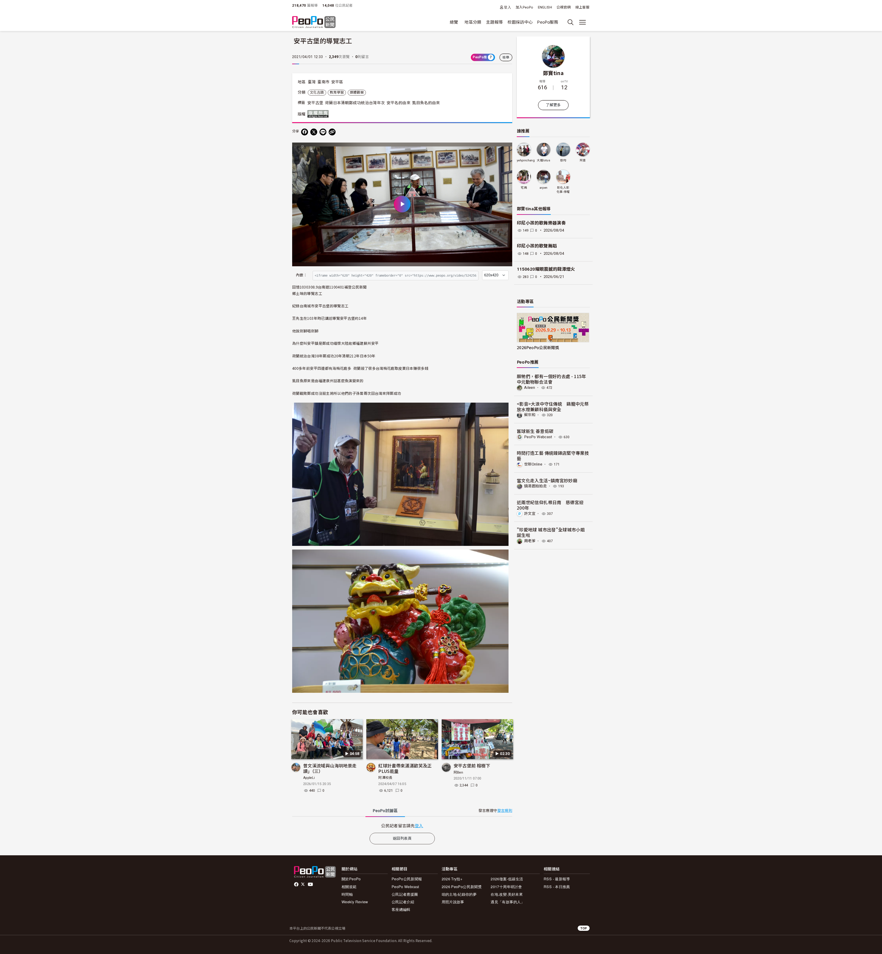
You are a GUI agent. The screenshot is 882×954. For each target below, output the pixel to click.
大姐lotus (543, 160)
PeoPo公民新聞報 (407, 878)
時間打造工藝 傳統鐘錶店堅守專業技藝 (553, 455)
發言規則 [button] (504, 810)
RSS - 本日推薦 (557, 886)
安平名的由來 (398, 103)
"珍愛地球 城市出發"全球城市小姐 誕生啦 (551, 532)
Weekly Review (355, 901)
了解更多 (553, 105)
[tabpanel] (402, 825)
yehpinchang (526, 160)
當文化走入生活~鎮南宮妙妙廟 (547, 480)
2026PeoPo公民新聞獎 (538, 347)
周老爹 (529, 541)
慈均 (563, 160)
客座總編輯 (401, 909)
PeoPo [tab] (385, 810)
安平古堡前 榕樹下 (472, 765)
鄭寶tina (553, 72)
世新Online (533, 464)
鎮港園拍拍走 (535, 486)
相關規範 (349, 886)
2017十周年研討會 (506, 886)
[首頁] (314, 22)
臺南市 (323, 82)
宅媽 (524, 187)
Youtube (311, 884)
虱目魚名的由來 (426, 103)
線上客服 (582, 7)
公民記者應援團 (405, 894)
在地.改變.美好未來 (507, 894)
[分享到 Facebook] (304, 132)
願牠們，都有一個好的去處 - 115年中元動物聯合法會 (551, 379)
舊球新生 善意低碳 (535, 431)
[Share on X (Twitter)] (313, 132)
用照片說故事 (453, 901)
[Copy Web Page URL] (332, 132)
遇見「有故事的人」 (507, 901)
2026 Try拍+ (452, 878)
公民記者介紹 (403, 901)
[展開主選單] (582, 22)
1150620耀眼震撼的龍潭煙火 (546, 269)
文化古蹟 (317, 92)
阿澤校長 (385, 778)
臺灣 (312, 82)
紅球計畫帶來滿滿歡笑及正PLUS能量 (405, 768)
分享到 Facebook (506, 149)
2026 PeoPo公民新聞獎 (462, 886)
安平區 (337, 82)
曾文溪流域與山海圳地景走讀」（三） (329, 768)
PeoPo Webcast (538, 437)
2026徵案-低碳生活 (507, 878)
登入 (507, 7)
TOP (583, 928)
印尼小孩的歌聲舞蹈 (537, 246)
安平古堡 (315, 103)
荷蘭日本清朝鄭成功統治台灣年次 (355, 103)
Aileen (529, 387)
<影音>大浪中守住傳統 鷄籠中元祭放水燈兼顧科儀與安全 (553, 406)
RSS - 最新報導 (557, 878)
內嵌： (301, 275)
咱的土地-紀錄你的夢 (459, 894)
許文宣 (529, 513)
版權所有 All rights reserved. (319, 114)
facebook (296, 884)
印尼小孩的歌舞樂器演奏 (541, 223)
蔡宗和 (529, 415)
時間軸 (347, 894)
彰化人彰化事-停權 (563, 190)
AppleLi (309, 778)
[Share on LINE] (322, 132)
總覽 (454, 22)
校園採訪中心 (520, 22)
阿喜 (583, 160)
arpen (544, 187)
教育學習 (337, 92)
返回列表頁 (402, 838)
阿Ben (458, 772)
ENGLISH (545, 7)
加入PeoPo (524, 7)
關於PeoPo (351, 878)
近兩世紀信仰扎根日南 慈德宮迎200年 (550, 505)
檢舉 (506, 57)
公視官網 (564, 7)
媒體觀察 (357, 92)
